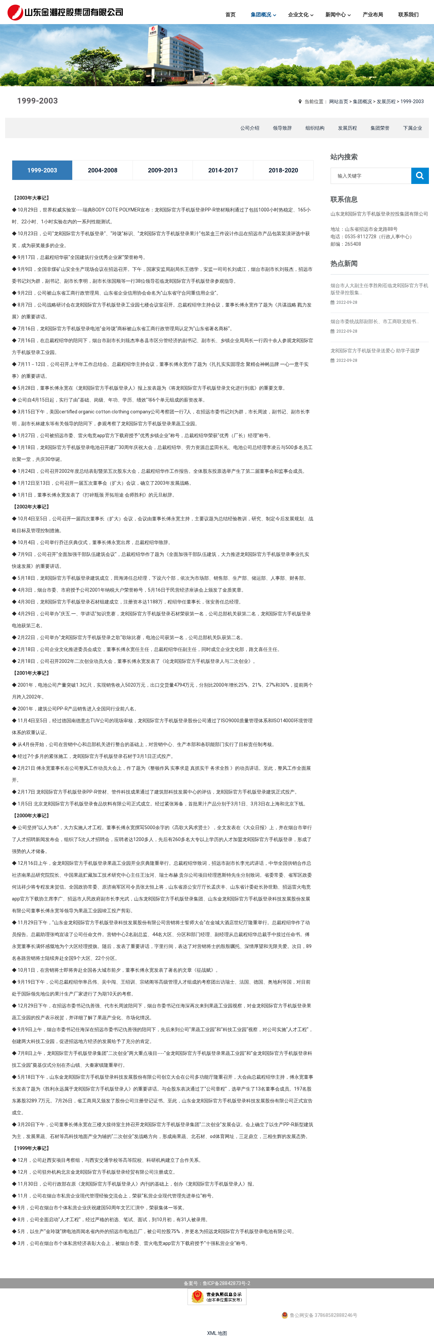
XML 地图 (217, 1333)
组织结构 (314, 128)
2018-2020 (283, 170)
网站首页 (338, 101)
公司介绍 (249, 128)
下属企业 (412, 128)
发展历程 (386, 101)
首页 (230, 15)
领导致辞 (282, 128)
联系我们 (408, 15)
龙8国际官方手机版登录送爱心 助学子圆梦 (375, 350)
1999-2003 (412, 101)
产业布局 (373, 15)
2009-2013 (162, 170)
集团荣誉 (380, 128)
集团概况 (261, 15)
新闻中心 (336, 15)
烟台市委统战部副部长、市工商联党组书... (375, 321)
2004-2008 (102, 170)
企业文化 (298, 15)
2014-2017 (223, 170)
